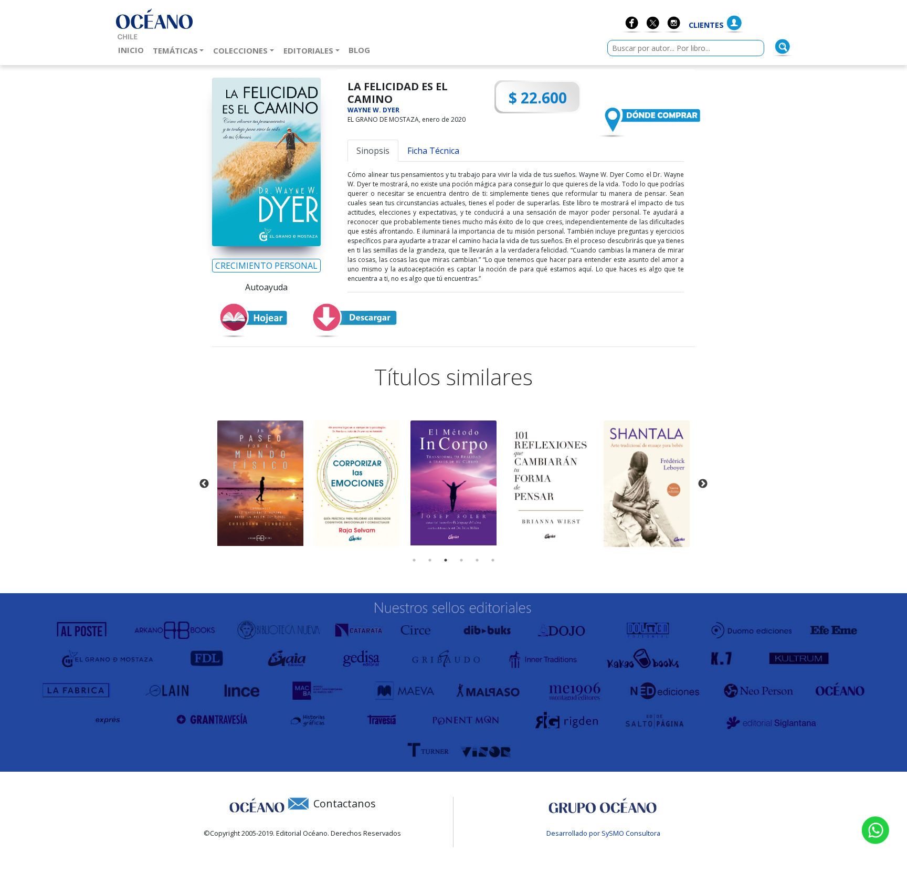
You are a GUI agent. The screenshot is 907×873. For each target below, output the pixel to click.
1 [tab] (414, 560)
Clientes (706, 25)
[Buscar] (783, 47)
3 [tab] (445, 560)
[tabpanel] (260, 483)
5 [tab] (477, 560)
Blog (361, 49)
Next (703, 484)
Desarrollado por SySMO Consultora (603, 833)
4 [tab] (461, 560)
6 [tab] (493, 560)
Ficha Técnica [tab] (433, 150)
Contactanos (344, 803)
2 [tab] (430, 560)
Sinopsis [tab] (372, 150)
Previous (204, 484)
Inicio (133, 49)
